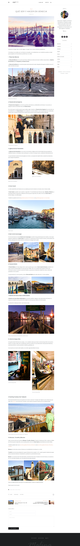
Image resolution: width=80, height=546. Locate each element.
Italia (13, 489)
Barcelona (59, 43)
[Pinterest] (62, 37)
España (58, 51)
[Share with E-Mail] (53, 494)
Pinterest (63, 73)
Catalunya (59, 46)
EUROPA (47, 2)
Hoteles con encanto (60, 56)
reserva (14, 401)
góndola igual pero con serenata (42, 197)
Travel (31, 9)
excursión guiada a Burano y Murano (27, 444)
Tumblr (66, 73)
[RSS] (67, 37)
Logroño (58, 61)
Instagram (68, 71)
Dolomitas (59, 48)
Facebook (60, 71)
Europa (11, 489)
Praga (58, 64)
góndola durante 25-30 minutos (27, 197)
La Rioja (58, 59)
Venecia (19, 489)
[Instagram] (64, 37)
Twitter (64, 71)
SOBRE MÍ (41, 2)
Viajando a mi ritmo (15, 2)
